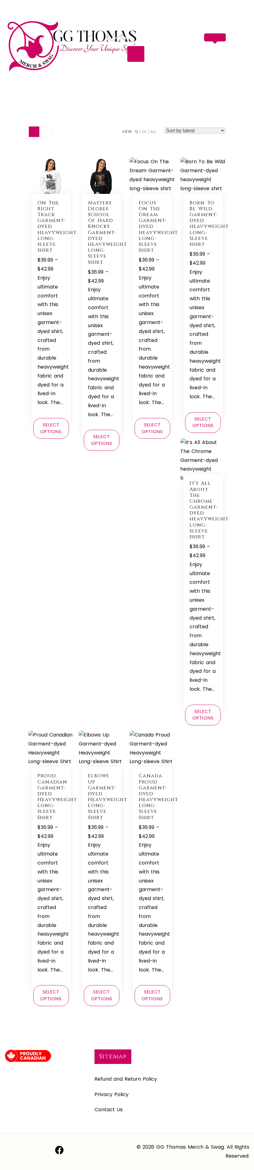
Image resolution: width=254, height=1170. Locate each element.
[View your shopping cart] (216, 49)
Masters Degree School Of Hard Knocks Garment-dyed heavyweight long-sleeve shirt (107, 232)
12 (136, 131)
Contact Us (108, 1109)
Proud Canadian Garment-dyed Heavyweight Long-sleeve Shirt (57, 796)
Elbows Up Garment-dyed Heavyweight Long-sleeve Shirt (107, 796)
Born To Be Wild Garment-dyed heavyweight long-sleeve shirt (209, 223)
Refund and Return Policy (125, 1078)
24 (144, 131)
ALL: (153, 131)
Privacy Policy (111, 1094)
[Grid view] (34, 131)
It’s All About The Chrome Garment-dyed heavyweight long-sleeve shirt (209, 510)
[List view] (46, 131)
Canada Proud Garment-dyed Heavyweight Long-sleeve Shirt (158, 796)
